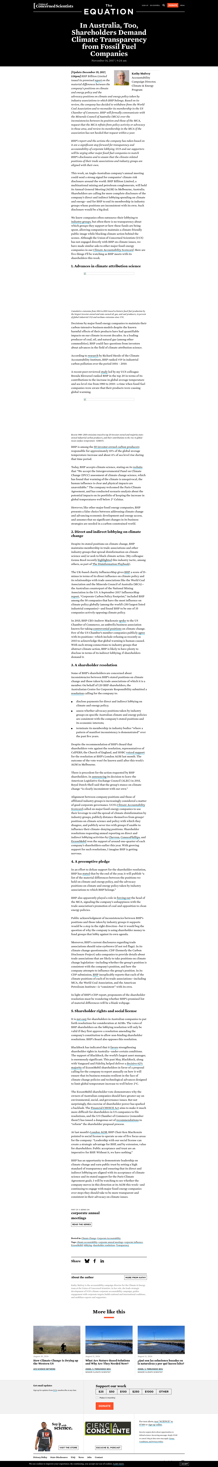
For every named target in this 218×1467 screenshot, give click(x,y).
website (138, 467)
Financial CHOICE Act (105, 1107)
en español (155, 5)
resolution (77, 693)
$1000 (149, 1391)
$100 (123, 1391)
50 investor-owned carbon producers (116, 446)
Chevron (114, 837)
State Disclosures (59, 1457)
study (104, 371)
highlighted (105, 560)
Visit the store (68, 1448)
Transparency (122, 1245)
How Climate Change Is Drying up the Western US (55, 1362)
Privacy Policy (40, 1457)
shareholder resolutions (104, 1245)
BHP (127, 572)
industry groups (81, 221)
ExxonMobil (78, 841)
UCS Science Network (44, 1369)
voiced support (135, 752)
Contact (99, 1457)
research (93, 355)
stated (86, 873)
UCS (55, 1390)
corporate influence (133, 1242)
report (98, 80)
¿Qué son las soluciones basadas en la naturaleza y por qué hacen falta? (161, 1362)
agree (141, 632)
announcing (99, 776)
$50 (111, 1391)
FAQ (73, 1457)
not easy (82, 1019)
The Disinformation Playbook (110, 564)
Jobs (89, 1457)
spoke (122, 620)
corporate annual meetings (110, 1242)
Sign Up (145, 5)
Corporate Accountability (109, 1238)
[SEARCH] (164, 5)
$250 (135, 1391)
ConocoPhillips (130, 837)
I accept (184, 1464)
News (81, 1457)
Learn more (118, 1464)
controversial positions (107, 628)
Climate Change (88, 1238)
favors (114, 1047)
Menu (182, 5)
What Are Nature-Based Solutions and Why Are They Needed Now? (107, 1362)
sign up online (155, 1424)
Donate (173, 5)
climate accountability (87, 1242)
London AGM (98, 1132)
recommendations (127, 1120)
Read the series (81, 1224)
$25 (101, 1391)
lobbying (88, 1245)
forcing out (124, 897)
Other (164, 1391)
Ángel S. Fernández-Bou (98, 1369)
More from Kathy (135, 1277)
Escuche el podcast (108, 1448)
